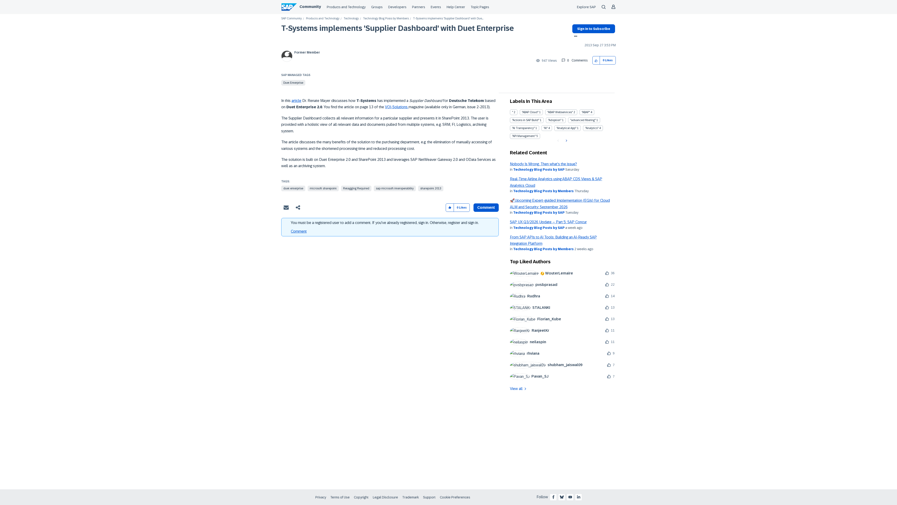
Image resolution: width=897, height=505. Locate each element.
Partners (418, 7)
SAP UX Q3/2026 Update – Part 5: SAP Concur (548, 222)
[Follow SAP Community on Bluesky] (562, 497)
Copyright (361, 497)
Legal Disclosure (385, 497)
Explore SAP (586, 7)
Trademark (410, 497)
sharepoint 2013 (430, 188)
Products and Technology (346, 7)
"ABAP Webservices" (560, 112)
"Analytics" (591, 128)
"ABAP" (586, 112)
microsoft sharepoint (323, 188)
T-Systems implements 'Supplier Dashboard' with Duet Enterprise (397, 28)
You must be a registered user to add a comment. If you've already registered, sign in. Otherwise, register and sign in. (385, 223)
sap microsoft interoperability (395, 188)
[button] (596, 60)
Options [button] (574, 36)
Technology (351, 18)
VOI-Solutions (397, 107)
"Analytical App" (566, 128)
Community (310, 7)
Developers (397, 7)
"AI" (546, 128)
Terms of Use (340, 497)
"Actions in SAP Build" (525, 120)
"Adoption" (554, 120)
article (296, 101)
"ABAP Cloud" (530, 112)
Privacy (320, 497)
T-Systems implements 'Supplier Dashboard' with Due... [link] (448, 18)
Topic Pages (480, 7)
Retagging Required (356, 188)
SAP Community (291, 18)
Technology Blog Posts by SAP (539, 169)
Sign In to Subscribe (593, 29)
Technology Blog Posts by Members (386, 18)
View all (516, 389)
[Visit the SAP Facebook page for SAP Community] (553, 497)
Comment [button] (486, 207)
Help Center (456, 7)
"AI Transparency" (523, 128)
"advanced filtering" (583, 120)
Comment (299, 231)
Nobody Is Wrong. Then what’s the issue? (543, 164)
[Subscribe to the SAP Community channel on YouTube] (570, 497)
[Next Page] (566, 141)
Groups (377, 7)
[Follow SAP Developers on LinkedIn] (578, 497)
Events (436, 7)
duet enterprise (293, 188)
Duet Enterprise (293, 82)
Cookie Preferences (455, 497)
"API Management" (524, 136)
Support (429, 497)
